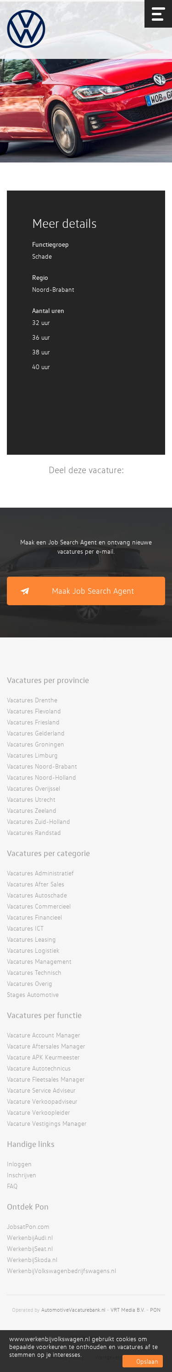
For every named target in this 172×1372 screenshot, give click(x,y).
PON (155, 1309)
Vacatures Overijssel (33, 788)
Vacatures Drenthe (32, 700)
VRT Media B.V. (128, 1309)
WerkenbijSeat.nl (30, 1248)
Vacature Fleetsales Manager (46, 1079)
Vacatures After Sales (35, 884)
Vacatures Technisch (34, 972)
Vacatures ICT (25, 928)
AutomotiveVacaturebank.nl (73, 1309)
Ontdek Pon (28, 1206)
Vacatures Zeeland (31, 810)
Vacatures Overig (29, 983)
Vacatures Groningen (35, 744)
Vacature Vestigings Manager (47, 1123)
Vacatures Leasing (31, 939)
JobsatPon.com (28, 1226)
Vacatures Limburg (32, 755)
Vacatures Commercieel (39, 906)
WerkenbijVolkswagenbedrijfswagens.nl (61, 1270)
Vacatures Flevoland (34, 711)
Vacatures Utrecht (31, 799)
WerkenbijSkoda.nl (32, 1259)
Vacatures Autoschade (37, 895)
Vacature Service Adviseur (41, 1090)
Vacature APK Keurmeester (43, 1057)
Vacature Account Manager (43, 1035)
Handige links (31, 1144)
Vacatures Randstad (34, 832)
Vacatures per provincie (48, 680)
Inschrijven (21, 1175)
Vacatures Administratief (40, 873)
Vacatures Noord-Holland (41, 777)
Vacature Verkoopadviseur (42, 1101)
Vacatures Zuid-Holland (38, 821)
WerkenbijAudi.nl (30, 1237)
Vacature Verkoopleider (38, 1112)
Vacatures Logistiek (33, 950)
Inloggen (19, 1164)
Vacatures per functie (44, 1015)
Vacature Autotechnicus (39, 1068)
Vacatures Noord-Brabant (42, 766)
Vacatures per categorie (48, 853)
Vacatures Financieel (34, 917)
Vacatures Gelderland (36, 733)
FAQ (12, 1186)
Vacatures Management (39, 961)
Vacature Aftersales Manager (46, 1046)
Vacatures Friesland (33, 722)
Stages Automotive (33, 994)
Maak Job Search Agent (93, 591)
